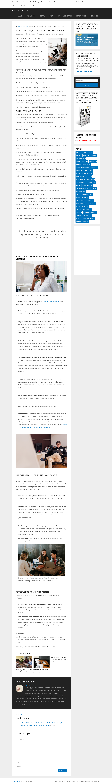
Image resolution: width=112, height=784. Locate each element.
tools (78, 218)
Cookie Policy (34, 2)
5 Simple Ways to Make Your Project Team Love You (58, 659)
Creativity (93, 161)
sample (85, 206)
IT (59, 16)
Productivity (80, 191)
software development (83, 209)
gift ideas (86, 164)
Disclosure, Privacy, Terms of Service (53, 2)
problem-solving (82, 188)
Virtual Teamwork (88, 218)
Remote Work (81, 203)
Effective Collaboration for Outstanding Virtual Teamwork (41, 671)
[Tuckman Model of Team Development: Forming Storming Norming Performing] (24, 662)
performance (81, 182)
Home (20, 26)
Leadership (80, 179)
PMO (78, 185)
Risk (78, 206)
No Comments (58, 34)
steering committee (90, 212)
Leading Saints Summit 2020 (77, 2)
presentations (87, 185)
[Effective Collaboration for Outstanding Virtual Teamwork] (42, 662)
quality (90, 200)
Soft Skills (93, 16)
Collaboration (81, 158)
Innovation (88, 170)
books (79, 155)
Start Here (36, 6)
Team (21, 714)
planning (91, 182)
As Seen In (24, 2)
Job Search (67, 16)
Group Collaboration (82, 167)
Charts (93, 155)
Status (79, 212)
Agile (20, 16)
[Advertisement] (87, 251)
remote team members (51, 302)
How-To (51, 16)
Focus (78, 164)
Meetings (91, 179)
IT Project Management (84, 173)
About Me (15, 2)
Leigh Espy (20, 34)
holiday (94, 167)
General (41, 16)
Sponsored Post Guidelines (22, 6)
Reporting (91, 203)
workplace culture (82, 221)
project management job (84, 194)
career (86, 155)
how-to (79, 170)
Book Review (87, 152)
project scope (81, 200)
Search (87, 85)
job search (80, 176)
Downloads (30, 16)
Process (93, 188)
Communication (82, 161)
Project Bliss (20, 10)
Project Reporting (82, 197)
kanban (89, 176)
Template (87, 215)
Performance (81, 16)
